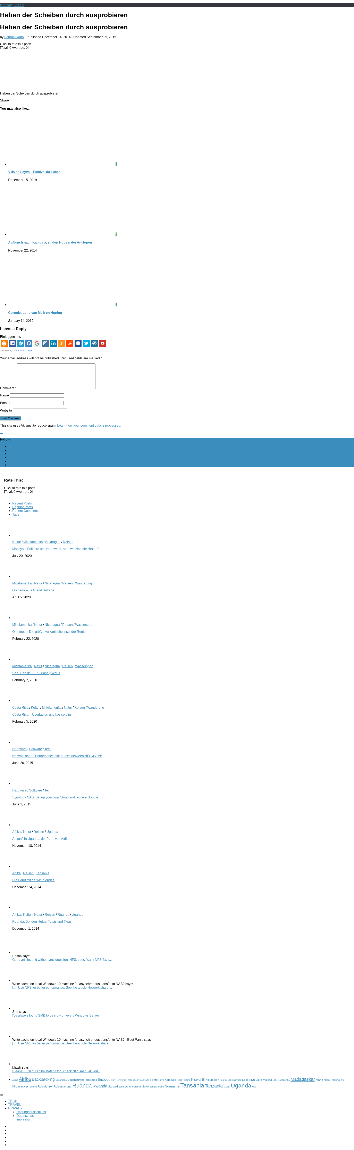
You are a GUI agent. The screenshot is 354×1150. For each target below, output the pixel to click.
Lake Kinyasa (234, 1080)
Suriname (172, 1086)
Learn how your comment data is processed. (89, 425)
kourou (223, 1080)
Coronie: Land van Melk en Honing (35, 312)
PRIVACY (15, 1108)
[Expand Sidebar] (1, 433)
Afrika (16, 831)
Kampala (170, 1079)
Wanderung (83, 583)
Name (4, 395)
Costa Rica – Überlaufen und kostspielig (41, 714)
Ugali (227, 1086)
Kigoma (186, 1080)
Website (6, 410)
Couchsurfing (76, 1079)
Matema (336, 1080)
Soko (145, 1086)
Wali (254, 1086)
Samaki (113, 1086)
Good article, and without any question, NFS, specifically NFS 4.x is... (62, 959)
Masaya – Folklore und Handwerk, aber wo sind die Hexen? (55, 549)
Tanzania (214, 1086)
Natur (38, 583)
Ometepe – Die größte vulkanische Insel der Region (49, 631)
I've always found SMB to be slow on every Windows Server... (56, 1015)
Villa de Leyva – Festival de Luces (34, 172)
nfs (342, 1080)
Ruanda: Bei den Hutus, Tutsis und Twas (41, 921)
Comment (8, 388)
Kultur (16, 542)
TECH (12, 1101)
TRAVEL (14, 1104)
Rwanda (100, 1086)
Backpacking (43, 1079)
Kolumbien (212, 1079)
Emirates (91, 1079)
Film (113, 1080)
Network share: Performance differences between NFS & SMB (57, 756)
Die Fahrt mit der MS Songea (33, 880)
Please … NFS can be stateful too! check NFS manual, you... (56, 1071)
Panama (33, 1086)
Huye (161, 1080)
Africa (15, 1080)
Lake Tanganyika (281, 1080)
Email (4, 403)
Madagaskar (302, 1079)
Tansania (42, 873)
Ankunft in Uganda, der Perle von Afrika (40, 838)
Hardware (19, 749)
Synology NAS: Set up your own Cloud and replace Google (55, 797)
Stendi (161, 1086)
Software (35, 749)
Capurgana (61, 1080)
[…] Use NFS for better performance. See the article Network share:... (62, 987)
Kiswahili (198, 1079)
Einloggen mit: (10, 336)
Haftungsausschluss (31, 1112)
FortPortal (121, 1080)
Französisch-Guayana (138, 1080)
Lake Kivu (248, 1079)
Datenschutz (25, 1115)
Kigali (179, 1080)
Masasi (327, 1080)
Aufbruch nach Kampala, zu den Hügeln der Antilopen (50, 242)
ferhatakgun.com (12, 5)
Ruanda (63, 914)
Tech (47, 749)
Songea (153, 1086)
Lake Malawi (264, 1079)
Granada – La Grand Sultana (33, 590)
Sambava (123, 1086)
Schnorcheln (135, 1086)
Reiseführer (45, 1086)
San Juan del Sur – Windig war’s (36, 673)
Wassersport (84, 624)
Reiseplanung (62, 1086)
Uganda (52, 831)
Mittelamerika (33, 542)
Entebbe (104, 1079)
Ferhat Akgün (14, 37)
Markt (319, 1079)
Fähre (154, 1079)
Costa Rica (20, 707)
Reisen (68, 542)
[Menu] (1, 1095)
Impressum (24, 1119)
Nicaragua (52, 542)
